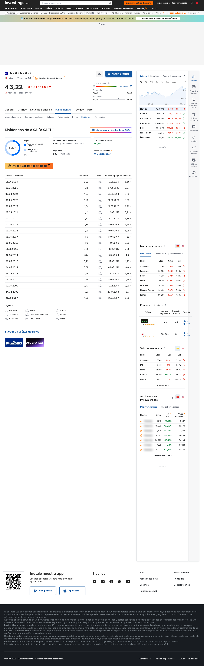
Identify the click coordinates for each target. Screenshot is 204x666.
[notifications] (192, 2)
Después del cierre (75, 13)
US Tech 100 (145, 118)
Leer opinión (186, 322)
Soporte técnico (182, 585)
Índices (143, 76)
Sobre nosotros (181, 572)
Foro (90, 109)
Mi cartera (144, 585)
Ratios (75, 117)
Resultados (100, 117)
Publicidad (179, 578)
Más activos (145, 254)
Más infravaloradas (148, 407)
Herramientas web (149, 591)
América (128, 13)
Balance (50, 117)
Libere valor (123, 86)
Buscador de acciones (123, 8)
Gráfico (22, 109)
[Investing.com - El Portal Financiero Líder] (16, 3)
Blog (142, 572)
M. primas (154, 76)
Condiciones (145, 659)
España (43, 13)
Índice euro (145, 137)
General (9, 109)
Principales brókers (151, 305)
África (158, 13)
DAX (142, 128)
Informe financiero (13, 117)
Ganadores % (161, 254)
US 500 (143, 114)
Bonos (166, 76)
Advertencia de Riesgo (190, 659)
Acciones (11, 13)
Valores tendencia (151, 348)
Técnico (79, 109)
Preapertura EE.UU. (57, 13)
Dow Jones (145, 123)
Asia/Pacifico (148, 13)
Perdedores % (177, 254)
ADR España (117, 13)
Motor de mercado (151, 246)
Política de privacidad (165, 659)
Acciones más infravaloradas (149, 398)
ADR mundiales (103, 13)
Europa (137, 13)
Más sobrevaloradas (170, 407)
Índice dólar (145, 133)
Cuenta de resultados (33, 117)
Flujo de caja (63, 117)
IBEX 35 (143, 109)
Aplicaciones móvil (149, 578)
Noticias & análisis (41, 109)
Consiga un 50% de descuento (139, 3)
